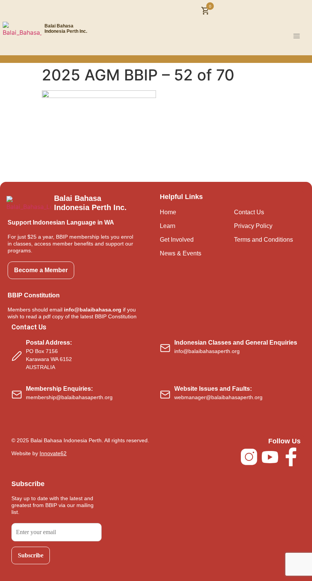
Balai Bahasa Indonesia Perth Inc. (66, 28)
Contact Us (249, 212)
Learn (167, 226)
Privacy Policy (253, 226)
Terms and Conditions (263, 239)
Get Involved (177, 239)
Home (168, 212)
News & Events (180, 253)
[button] (296, 36)
